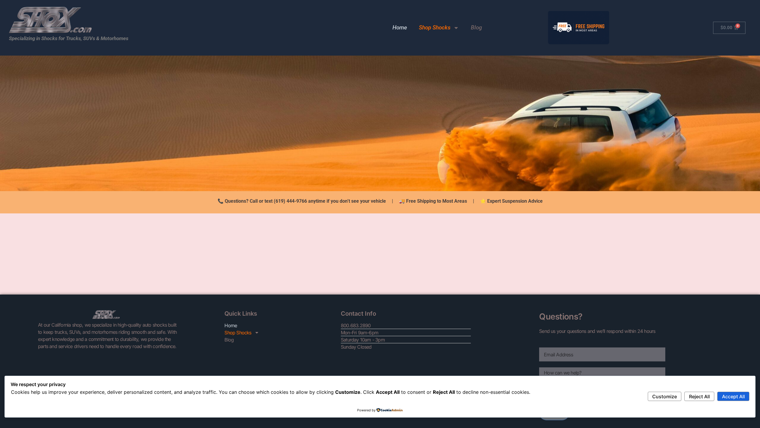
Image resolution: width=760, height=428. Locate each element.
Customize (664, 396)
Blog (476, 27)
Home (399, 27)
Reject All (699, 396)
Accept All (733, 396)
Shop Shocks (434, 27)
